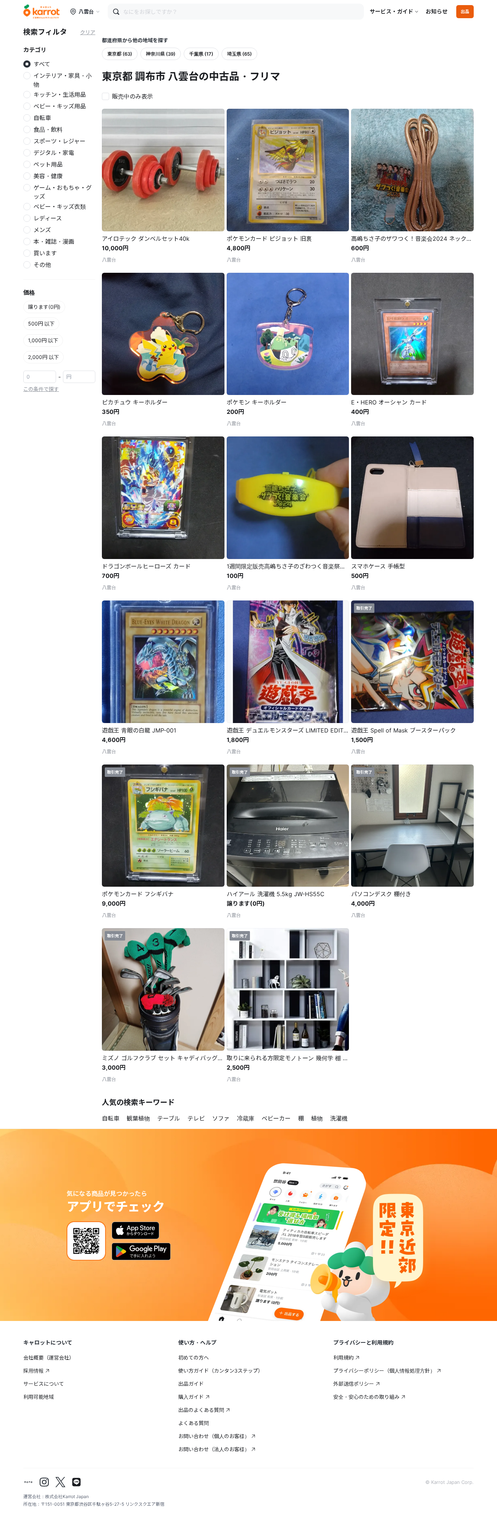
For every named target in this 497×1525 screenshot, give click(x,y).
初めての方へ (193, 1357)
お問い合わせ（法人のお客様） (214, 1449)
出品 (465, 11)
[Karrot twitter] (60, 1482)
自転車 (110, 1118)
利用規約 (343, 1357)
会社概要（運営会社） (48, 1357)
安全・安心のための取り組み (366, 1397)
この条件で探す (41, 389)
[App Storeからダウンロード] (135, 1230)
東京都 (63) (119, 54)
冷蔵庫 (245, 1118)
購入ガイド (191, 1397)
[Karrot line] (76, 1482)
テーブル (168, 1118)
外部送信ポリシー (353, 1384)
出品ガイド (191, 1384)
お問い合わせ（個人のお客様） (214, 1436)
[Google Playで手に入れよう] (141, 1251)
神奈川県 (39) (160, 54)
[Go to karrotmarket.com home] (41, 11)
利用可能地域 (38, 1397)
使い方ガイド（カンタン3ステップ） (220, 1371)
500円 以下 (41, 323)
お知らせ (437, 11)
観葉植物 (138, 1118)
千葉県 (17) (201, 54)
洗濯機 (338, 1118)
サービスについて (43, 1384)
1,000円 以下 (43, 340)
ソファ (221, 1118)
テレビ (196, 1118)
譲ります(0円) (44, 307)
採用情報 (33, 1371)
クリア (87, 32)
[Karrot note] (28, 1482)
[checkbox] (129, 95)
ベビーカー (276, 1118)
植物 (317, 1118)
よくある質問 (193, 1423)
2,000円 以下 (43, 357)
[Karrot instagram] (44, 1482)
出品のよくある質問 (201, 1410)
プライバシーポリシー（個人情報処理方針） (384, 1371)
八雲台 (86, 11)
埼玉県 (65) (239, 54)
